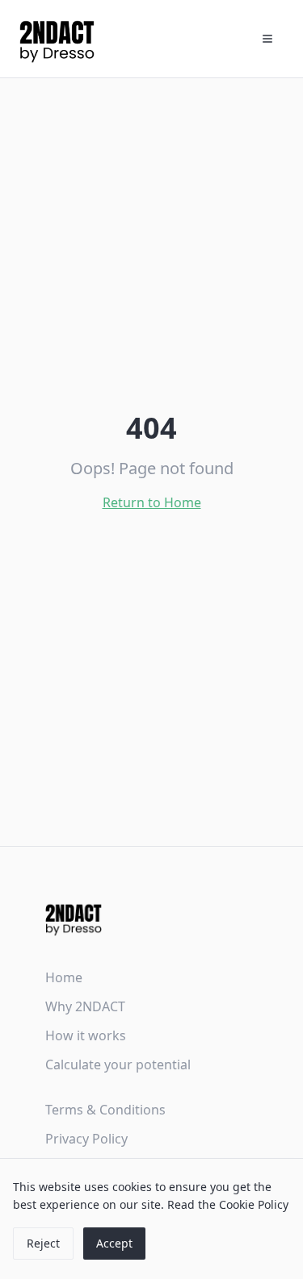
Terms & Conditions (105, 1110)
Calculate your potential (118, 1064)
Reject (43, 1243)
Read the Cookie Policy (227, 1204)
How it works (85, 1035)
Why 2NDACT (85, 1006)
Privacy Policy (86, 1139)
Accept (114, 1243)
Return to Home (152, 502)
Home (63, 977)
